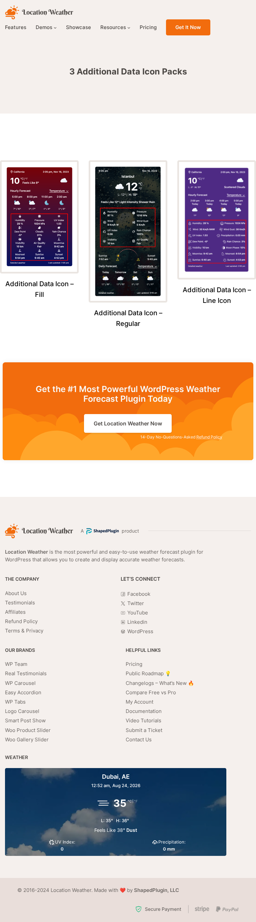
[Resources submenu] (128, 27)
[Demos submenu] (55, 27)
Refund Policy (209, 436)
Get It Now (188, 27)
